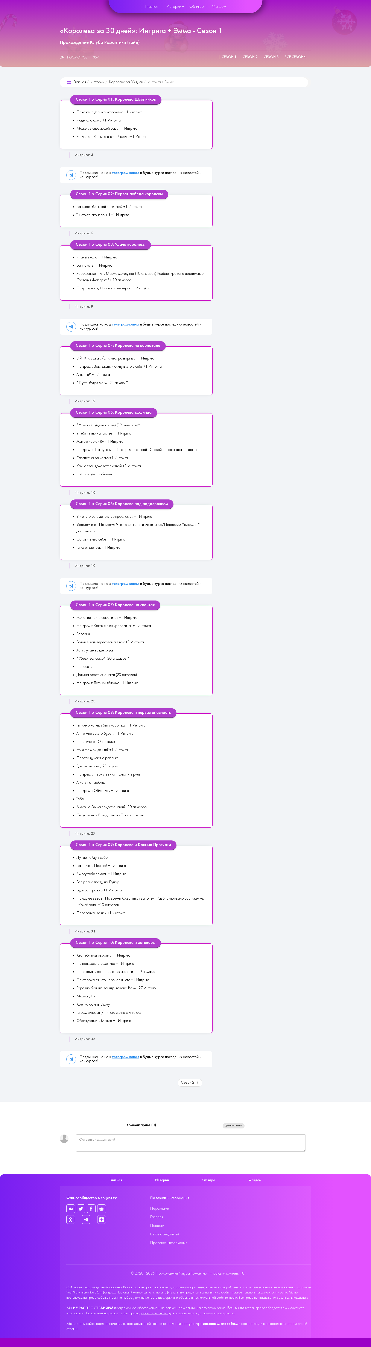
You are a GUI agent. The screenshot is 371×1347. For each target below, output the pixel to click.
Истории (173, 7)
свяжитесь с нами (154, 1313)
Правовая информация (168, 1243)
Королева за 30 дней (126, 82)
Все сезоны (295, 57)
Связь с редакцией (164, 1234)
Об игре (196, 7)
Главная (151, 7)
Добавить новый (233, 1125)
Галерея (156, 1217)
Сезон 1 (229, 57)
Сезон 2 (250, 57)
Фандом (219, 7)
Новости (157, 1226)
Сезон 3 (271, 57)
